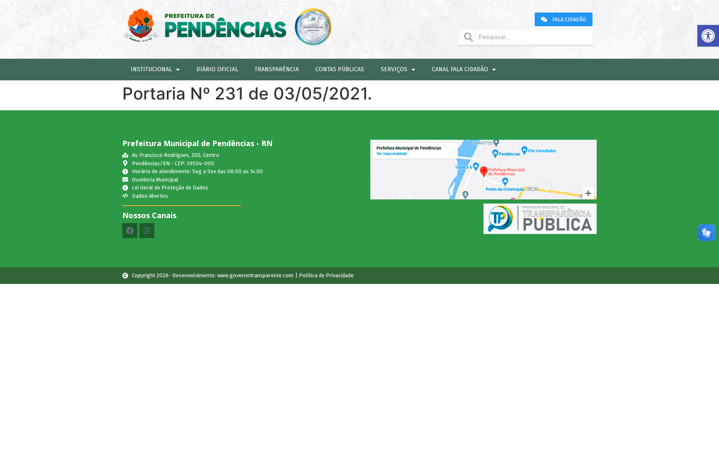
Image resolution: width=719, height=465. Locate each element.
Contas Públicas (339, 69)
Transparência (277, 69)
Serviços (394, 69)
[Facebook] (129, 230)
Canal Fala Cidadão (460, 69)
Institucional (151, 69)
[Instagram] (146, 230)
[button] (708, 36)
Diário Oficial (217, 69)
